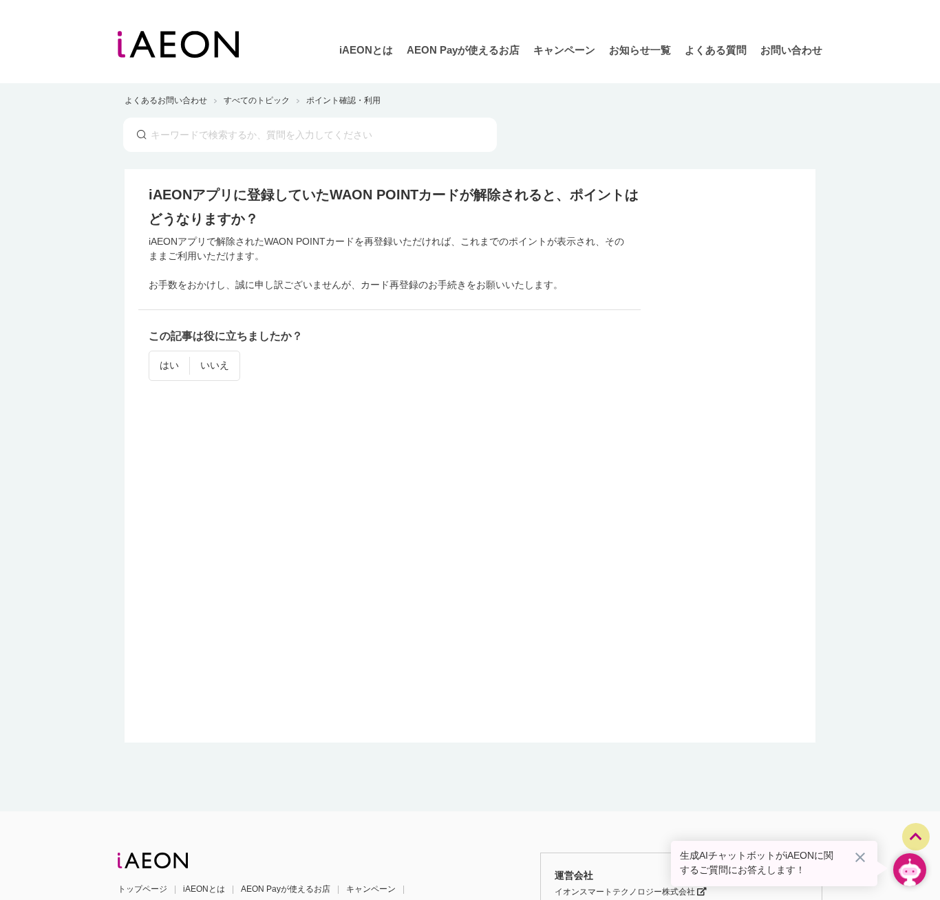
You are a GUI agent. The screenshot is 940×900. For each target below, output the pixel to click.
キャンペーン (564, 50)
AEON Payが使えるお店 (463, 50)
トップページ (142, 889)
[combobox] (310, 135)
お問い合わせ (791, 50)
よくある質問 (716, 50)
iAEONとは (366, 50)
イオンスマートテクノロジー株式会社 (626, 892)
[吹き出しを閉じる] (860, 857)
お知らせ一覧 (640, 50)
